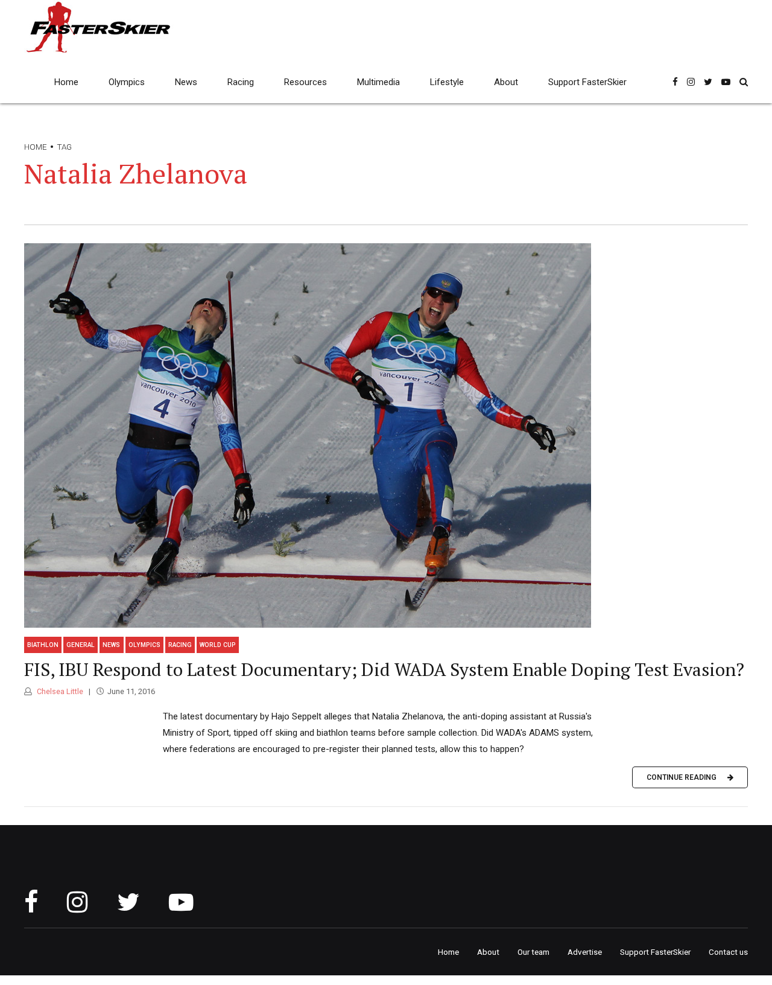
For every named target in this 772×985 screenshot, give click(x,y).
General (80, 645)
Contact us (728, 952)
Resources (305, 82)
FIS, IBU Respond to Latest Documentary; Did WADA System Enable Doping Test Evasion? (384, 669)
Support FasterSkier (587, 82)
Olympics (127, 82)
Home (66, 82)
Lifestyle (447, 82)
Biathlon (43, 645)
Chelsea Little (59, 691)
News (186, 82)
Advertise (585, 952)
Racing (240, 82)
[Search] (743, 81)
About (506, 82)
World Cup (218, 645)
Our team (533, 952)
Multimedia (378, 82)
